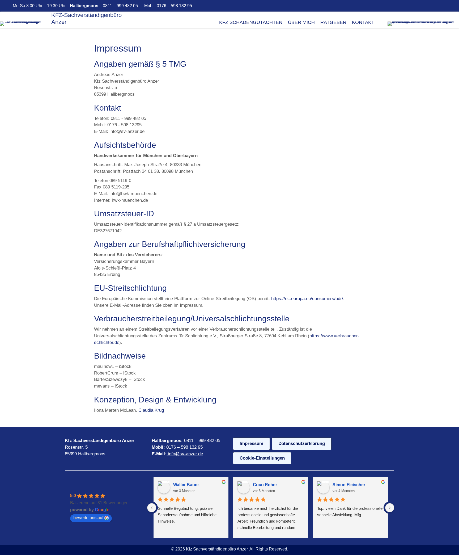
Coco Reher (265, 484)
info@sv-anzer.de (185, 453)
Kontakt (363, 22)
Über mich (301, 22)
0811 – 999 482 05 (120, 5)
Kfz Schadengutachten (250, 22)
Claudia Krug (151, 410)
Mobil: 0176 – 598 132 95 (167, 5)
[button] (376, 6)
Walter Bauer (186, 484)
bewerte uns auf (88, 517)
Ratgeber (333, 22)
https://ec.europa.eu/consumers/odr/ (307, 298)
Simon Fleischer (349, 484)
